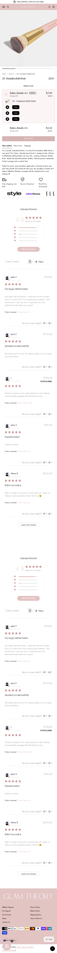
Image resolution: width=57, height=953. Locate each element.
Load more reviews (28, 525)
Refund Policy (35, 911)
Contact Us (6, 922)
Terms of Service (36, 918)
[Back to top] (52, 948)
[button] (8, 7)
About (4, 918)
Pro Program (6, 911)
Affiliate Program (8, 907)
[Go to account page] (49, 7)
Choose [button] (15, 107)
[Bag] (53, 7)
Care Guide (6, 915)
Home (4, 74)
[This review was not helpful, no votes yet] (49, 323)
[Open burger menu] (3, 6)
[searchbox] (16, 261)
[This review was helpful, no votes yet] (44, 323)
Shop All (11, 74)
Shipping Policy (35, 915)
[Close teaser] (12, 941)
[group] (7, 145)
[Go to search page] (8, 7)
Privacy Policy (35, 907)
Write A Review (29, 249)
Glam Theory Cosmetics (25, 947)
